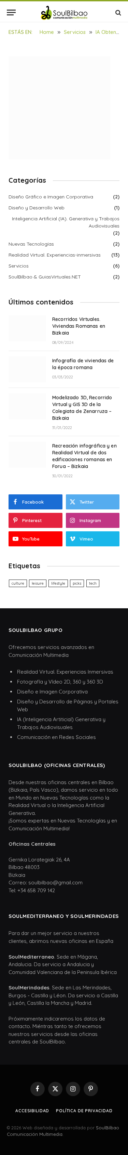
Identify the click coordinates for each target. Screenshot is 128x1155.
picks (77, 583)
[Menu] (11, 12)
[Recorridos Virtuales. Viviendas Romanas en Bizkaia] (27, 328)
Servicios (19, 266)
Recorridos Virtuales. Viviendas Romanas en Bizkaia (78, 326)
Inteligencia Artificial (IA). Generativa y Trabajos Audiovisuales (65, 222)
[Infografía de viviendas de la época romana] (27, 369)
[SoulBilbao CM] (64, 12)
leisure (38, 583)
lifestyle (58, 583)
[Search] (117, 12)
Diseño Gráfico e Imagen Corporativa (51, 197)
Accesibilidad (32, 1110)
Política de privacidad (84, 1110)
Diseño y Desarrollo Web (37, 208)
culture (18, 583)
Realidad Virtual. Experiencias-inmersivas (55, 255)
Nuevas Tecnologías (31, 244)
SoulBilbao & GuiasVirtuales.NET (45, 277)
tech (93, 583)
